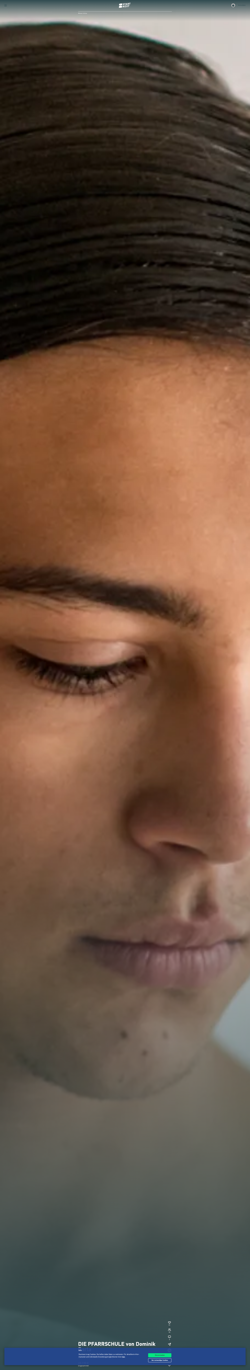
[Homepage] (125, 5)
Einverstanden (160, 1355)
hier (123, 1357)
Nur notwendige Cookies (160, 1360)
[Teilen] (169, 1344)
